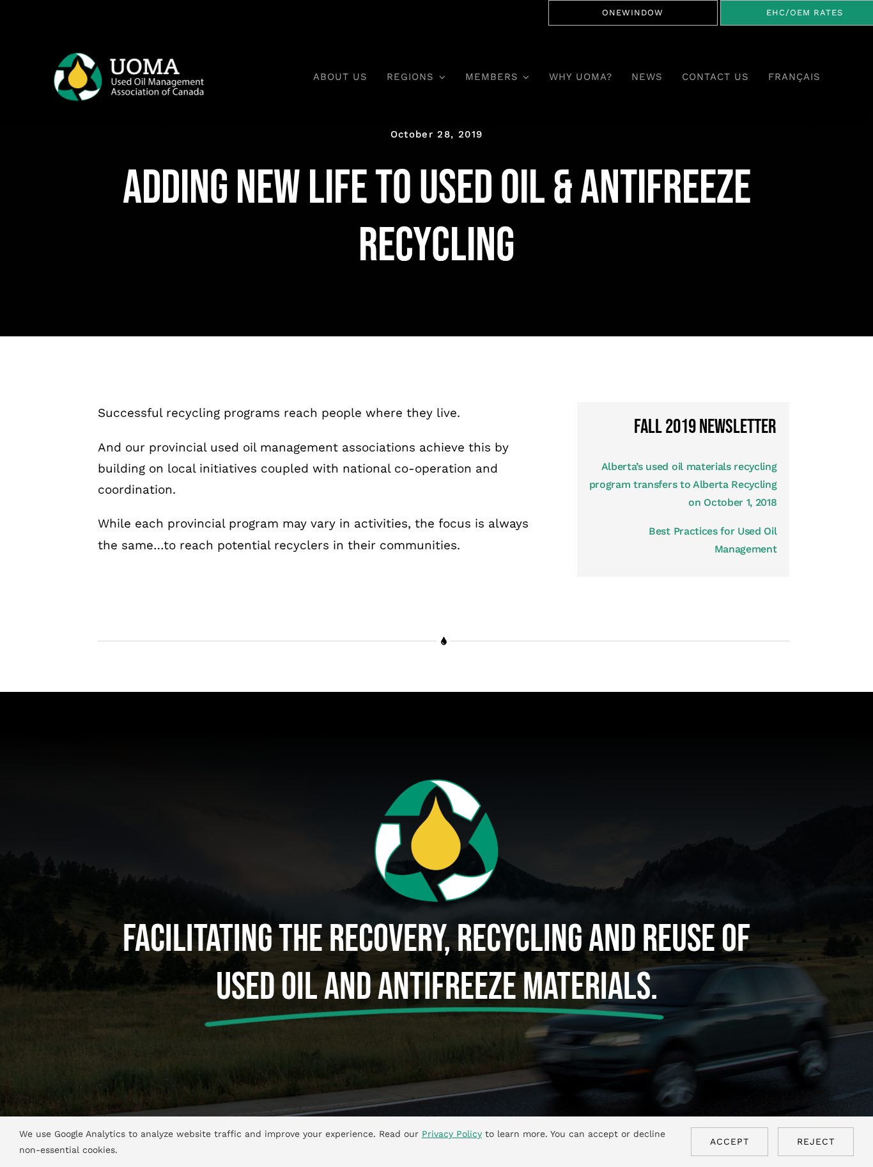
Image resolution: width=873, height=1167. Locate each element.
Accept (729, 1141)
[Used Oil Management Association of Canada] (137, 57)
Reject (816, 1141)
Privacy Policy (452, 1134)
